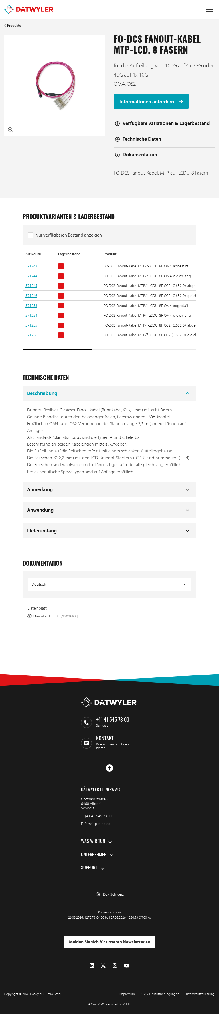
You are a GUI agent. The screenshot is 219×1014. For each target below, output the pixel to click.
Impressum (127, 994)
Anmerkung (40, 489)
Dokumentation (140, 154)
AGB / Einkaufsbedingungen (160, 994)
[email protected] (98, 823)
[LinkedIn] (92, 965)
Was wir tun (93, 841)
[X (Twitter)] (103, 965)
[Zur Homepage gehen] (28, 9)
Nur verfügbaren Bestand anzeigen (68, 235)
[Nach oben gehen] (109, 768)
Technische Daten (142, 139)
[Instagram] (115, 965)
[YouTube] (126, 965)
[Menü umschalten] (209, 9)
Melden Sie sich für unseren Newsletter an (109, 942)
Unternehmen (93, 855)
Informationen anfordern (147, 101)
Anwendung (40, 510)
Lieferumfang (42, 530)
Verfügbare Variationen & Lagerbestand (166, 123)
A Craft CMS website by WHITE (109, 1004)
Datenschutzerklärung (200, 994)
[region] (109, 301)
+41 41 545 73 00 (98, 815)
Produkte (14, 25)
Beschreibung (42, 393)
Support (89, 868)
